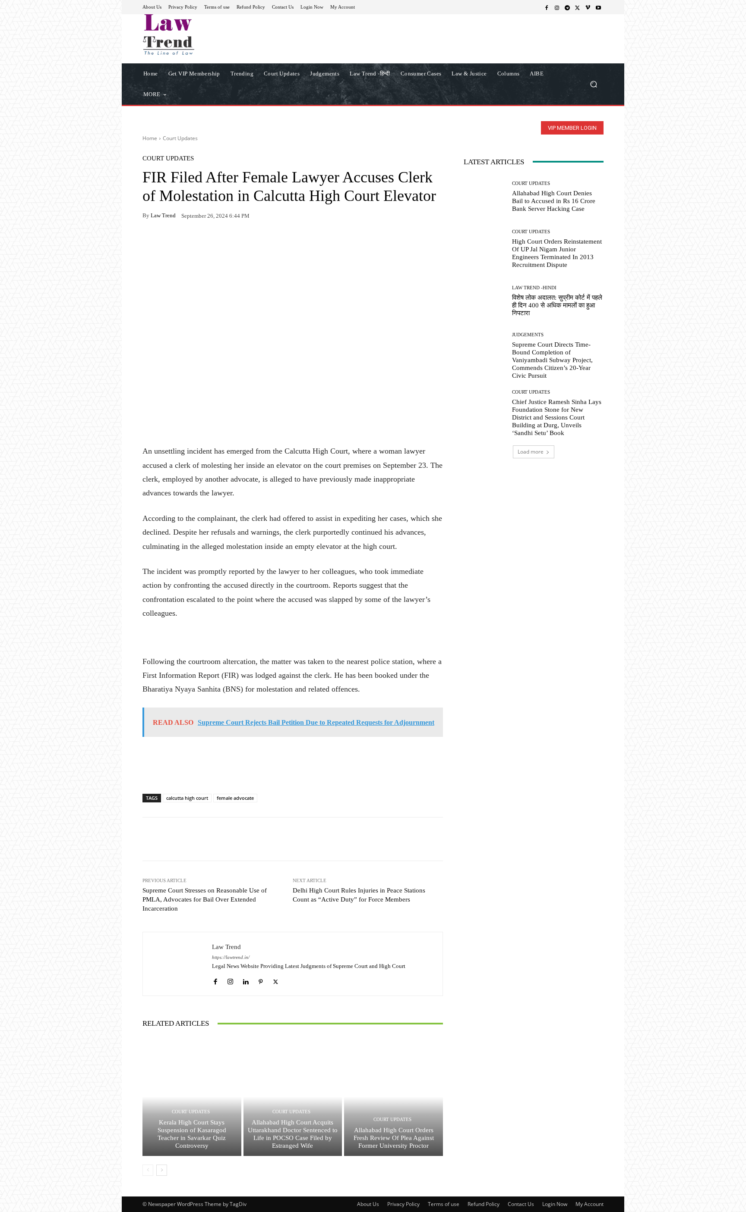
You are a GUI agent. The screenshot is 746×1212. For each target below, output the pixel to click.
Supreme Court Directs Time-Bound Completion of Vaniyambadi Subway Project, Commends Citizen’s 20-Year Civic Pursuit (552, 360)
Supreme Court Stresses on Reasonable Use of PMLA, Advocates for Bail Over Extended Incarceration (204, 899)
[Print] (210, 242)
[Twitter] (577, 7)
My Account (589, 1204)
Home (149, 138)
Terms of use (443, 1204)
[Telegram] (567, 7)
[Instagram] (557, 7)
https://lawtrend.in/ (231, 957)
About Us (368, 1204)
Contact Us (521, 1204)
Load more (531, 451)
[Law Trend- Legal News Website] (204, 34)
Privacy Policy (403, 1204)
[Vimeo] (588, 7)
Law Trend (163, 215)
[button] (593, 84)
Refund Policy (483, 1204)
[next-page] (161, 1170)
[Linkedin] (245, 979)
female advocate (235, 798)
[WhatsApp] (171, 242)
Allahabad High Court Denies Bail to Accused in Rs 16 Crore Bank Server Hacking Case (553, 201)
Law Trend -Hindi (534, 287)
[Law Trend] (177, 964)
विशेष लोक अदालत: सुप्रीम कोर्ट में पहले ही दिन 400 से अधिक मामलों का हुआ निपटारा (557, 305)
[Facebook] (546, 7)
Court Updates (180, 138)
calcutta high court (187, 798)
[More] (251, 242)
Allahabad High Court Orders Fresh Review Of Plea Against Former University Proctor (394, 1138)
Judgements (528, 334)
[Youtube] (598, 7)
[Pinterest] (230, 242)
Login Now (554, 1204)
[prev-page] (147, 1170)
